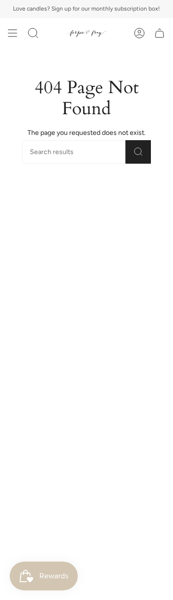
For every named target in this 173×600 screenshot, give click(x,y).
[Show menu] (12, 33)
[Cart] (159, 33)
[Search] (138, 152)
